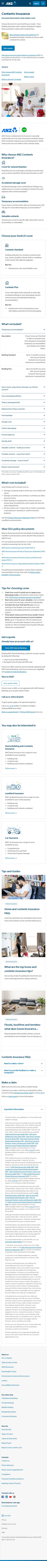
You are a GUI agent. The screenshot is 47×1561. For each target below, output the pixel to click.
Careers (4, 1380)
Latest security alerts (9, 1438)
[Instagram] (14, 1497)
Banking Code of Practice (11, 1483)
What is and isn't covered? (11, 79)
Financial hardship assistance (13, 1479)
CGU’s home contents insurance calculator (24, 597)
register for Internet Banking (15, 672)
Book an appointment (10, 712)
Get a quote (8, 48)
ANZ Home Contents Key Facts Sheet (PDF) (19, 548)
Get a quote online (11, 683)
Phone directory (8, 1465)
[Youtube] (10, 1497)
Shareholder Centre (9, 1371)
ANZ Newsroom (8, 1367)
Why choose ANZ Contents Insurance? (12, 73)
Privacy (4, 1520)
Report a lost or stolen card (12, 1447)
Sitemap (4, 1528)
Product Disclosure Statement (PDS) (21, 518)
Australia (7, 1516)
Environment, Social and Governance (16, 1376)
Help (3, 1532)
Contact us (6, 1460)
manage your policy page (23, 1093)
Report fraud (6, 1443)
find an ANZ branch (28, 712)
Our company (7, 1358)
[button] (43, 3)
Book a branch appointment (12, 1470)
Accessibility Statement (10, 1385)
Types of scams (7, 1434)
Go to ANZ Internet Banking (15, 648)
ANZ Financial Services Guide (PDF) (16, 1134)
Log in (36, 3)
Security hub (6, 1429)
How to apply (29, 72)
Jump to (5, 67)
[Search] (30, 3)
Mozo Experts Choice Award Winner (23, 35)
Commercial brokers (9, 1416)
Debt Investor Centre (9, 1362)
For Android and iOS (9, 1506)
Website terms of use (9, 1524)
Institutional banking (10, 1398)
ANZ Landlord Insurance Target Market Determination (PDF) (21, 1169)
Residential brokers (9, 1412)
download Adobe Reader (13, 1242)
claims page (12, 1096)
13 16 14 (12, 706)
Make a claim (29, 76)
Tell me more (11, 768)
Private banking (8, 1403)
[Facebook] (3, 1497)
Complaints (6, 1474)
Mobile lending (7, 1407)
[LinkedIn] (6, 1497)
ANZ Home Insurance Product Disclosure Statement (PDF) (21, 55)
